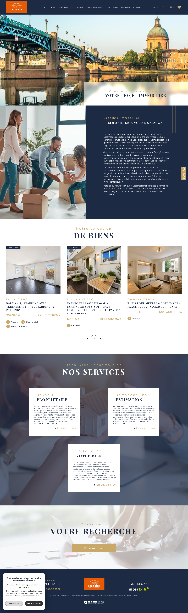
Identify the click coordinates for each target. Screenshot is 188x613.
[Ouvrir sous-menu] (143, 7)
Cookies (135, 595)
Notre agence (113, 7)
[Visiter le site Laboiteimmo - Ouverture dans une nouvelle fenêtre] (94, 605)
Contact (184, 173)
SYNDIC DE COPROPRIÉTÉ (95, 7)
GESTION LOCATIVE (77, 7)
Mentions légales (108, 595)
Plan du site (99, 595)
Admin (115, 595)
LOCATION (44, 7)
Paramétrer (14, 603)
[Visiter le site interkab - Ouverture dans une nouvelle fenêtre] (139, 589)
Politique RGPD (128, 595)
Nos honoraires (90, 595)
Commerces (63, 7)
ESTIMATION (125, 7)
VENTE (53, 7)
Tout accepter (34, 603)
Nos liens (120, 595)
